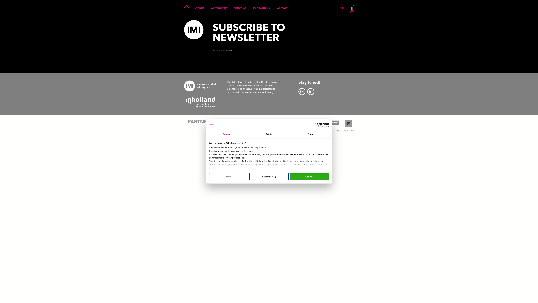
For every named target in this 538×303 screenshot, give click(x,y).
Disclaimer (341, 130)
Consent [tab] (227, 134)
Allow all (309, 176)
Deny (228, 176)
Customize (267, 176)
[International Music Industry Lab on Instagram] (301, 91)
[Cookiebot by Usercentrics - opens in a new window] (316, 125)
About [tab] (311, 134)
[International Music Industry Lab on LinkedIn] (310, 91)
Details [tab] (269, 134)
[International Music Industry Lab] (194, 30)
